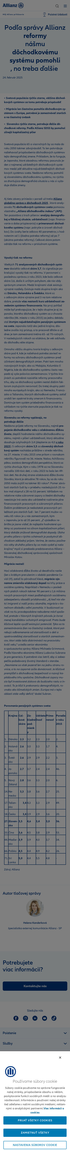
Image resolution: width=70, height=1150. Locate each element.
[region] (35, 1100)
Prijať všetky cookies (35, 1120)
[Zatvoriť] (60, 1057)
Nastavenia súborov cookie (35, 1145)
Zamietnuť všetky (35, 1132)
